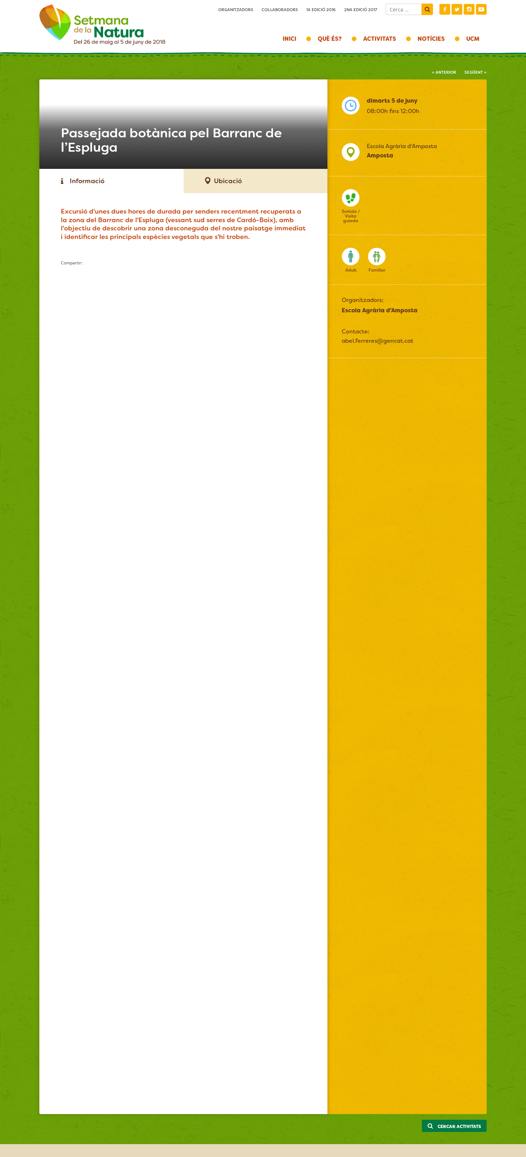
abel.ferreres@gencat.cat (377, 341)
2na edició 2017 (360, 9)
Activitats (379, 39)
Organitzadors (235, 9)
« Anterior (444, 72)
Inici (289, 39)
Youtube (481, 9)
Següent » (475, 72)
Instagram (469, 9)
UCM (472, 39)
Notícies (431, 39)
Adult (350, 270)
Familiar (377, 270)
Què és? (330, 39)
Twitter (457, 9)
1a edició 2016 (321, 9)
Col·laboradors (280, 9)
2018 (102, 25)
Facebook (444, 9)
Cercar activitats (459, 1126)
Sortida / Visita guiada (351, 216)
